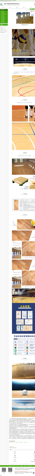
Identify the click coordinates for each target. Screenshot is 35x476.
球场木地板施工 (3, 22)
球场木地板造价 (3, 21)
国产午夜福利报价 (16, 442)
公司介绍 (10, 7)
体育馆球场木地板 (3, 17)
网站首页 (3, 7)
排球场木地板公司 (14, 447)
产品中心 (17, 7)
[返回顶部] (33, 473)
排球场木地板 (2, 15)
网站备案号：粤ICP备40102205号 (19, 473)
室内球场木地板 (3, 16)
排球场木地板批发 (21, 442)
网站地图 (1, 475)
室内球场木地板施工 (11, 442)
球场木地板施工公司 (26, 442)
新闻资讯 (24, 7)
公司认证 (31, 7)
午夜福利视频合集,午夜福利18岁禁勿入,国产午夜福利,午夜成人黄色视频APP (8, 0)
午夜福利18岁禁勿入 (3, 11)
